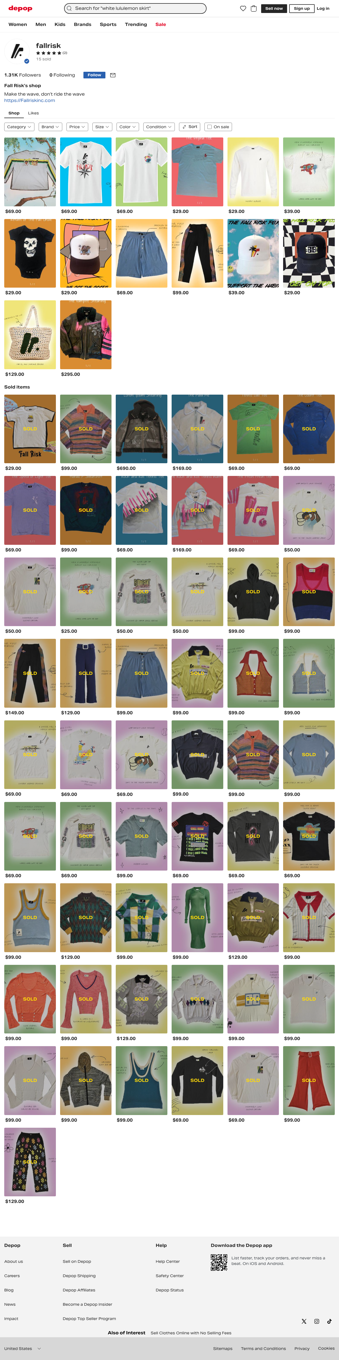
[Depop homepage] (20, 9)
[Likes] (243, 8)
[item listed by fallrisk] (30, 171)
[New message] (113, 75)
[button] (51, 53)
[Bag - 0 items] (253, 8)
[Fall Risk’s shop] (17, 52)
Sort (193, 126)
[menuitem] (17, 24)
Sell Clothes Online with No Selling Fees (191, 1333)
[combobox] (135, 8)
